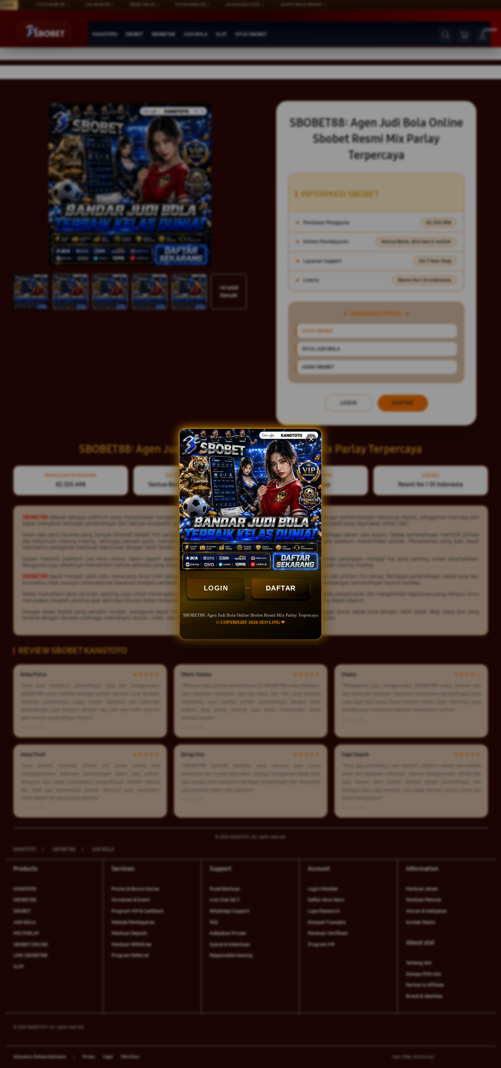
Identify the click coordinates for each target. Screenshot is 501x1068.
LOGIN (216, 588)
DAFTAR (281, 588)
